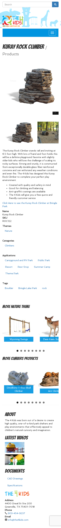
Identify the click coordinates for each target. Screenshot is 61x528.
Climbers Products (24, 358)
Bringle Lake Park (27, 288)
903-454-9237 (16, 513)
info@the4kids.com (18, 520)
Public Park (44, 260)
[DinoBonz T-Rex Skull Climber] (18, 378)
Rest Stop (23, 267)
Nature (8, 231)
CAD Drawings (15, 478)
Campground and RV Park (19, 260)
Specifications (14, 485)
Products (10, 54)
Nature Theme (20, 307)
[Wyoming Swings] (18, 326)
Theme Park (12, 273)
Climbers (9, 245)
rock (44, 288)
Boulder (9, 288)
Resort (9, 267)
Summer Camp (42, 267)
